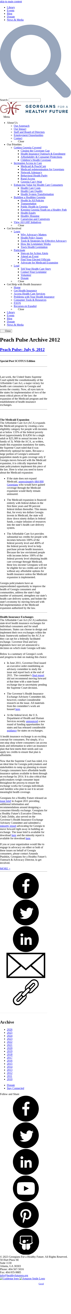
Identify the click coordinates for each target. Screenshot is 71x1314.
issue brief (5, 801)
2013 (9, 1069)
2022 (9, 1041)
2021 (9, 1045)
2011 (9, 1076)
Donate (11, 16)
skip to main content (11, 1)
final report (38, 675)
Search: (4, 99)
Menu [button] (6, 116)
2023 (9, 1038)
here (17, 709)
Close (7, 331)
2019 (9, 1051)
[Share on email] (26, 978)
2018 (9, 1054)
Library (11, 7)
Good (41, 1283)
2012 (9, 1073)
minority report (8, 825)
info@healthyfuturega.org (14, 1275)
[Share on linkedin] (26, 951)
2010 (9, 1079)
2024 (9, 1035)
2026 (9, 1029)
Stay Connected (15, 1088)
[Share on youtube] (26, 1200)
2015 (9, 1063)
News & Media (15, 19)
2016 (9, 1060)
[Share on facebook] (26, 898)
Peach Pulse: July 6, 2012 (22, 349)
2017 (9, 1057)
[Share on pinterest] (26, 1227)
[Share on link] (26, 1004)
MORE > (5, 868)
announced (32, 721)
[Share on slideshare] (26, 1253)
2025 (9, 1032)
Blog (9, 13)
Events (10, 10)
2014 (9, 1066)
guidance (12, 730)
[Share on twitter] (26, 924)
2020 (9, 1048)
